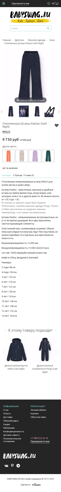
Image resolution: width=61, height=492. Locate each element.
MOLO (6, 131)
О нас (6, 410)
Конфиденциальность (13, 431)
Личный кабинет (39, 410)
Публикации (9, 428)
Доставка (7, 417)
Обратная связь (38, 417)
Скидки (6, 424)
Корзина (35, 413)
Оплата (7, 413)
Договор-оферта (11, 435)
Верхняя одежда (36, 40)
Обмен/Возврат (11, 421)
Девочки (19, 40)
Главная (6, 40)
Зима (52, 40)
